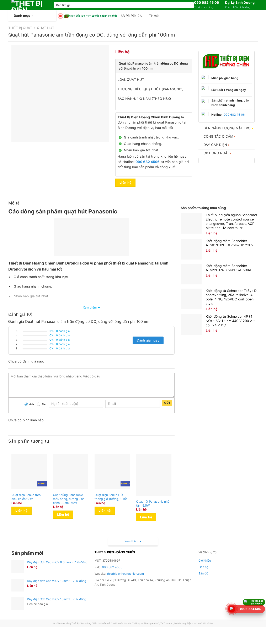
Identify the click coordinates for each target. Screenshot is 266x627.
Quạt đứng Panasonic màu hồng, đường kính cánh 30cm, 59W (69, 498)
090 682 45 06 (206, 2)
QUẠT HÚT (45, 28)
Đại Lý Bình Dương (240, 2)
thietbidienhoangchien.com (125, 573)
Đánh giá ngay (148, 340)
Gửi (167, 402)
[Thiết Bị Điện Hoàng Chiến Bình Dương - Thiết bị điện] (29, 5)
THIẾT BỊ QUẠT (20, 28)
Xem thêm (90, 307)
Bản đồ (203, 573)
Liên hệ (125, 183)
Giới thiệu (204, 560)
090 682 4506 (112, 567)
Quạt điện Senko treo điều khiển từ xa (26, 497)
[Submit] (189, 5)
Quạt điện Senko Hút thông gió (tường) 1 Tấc (111, 497)
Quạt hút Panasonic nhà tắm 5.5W (152, 503)
